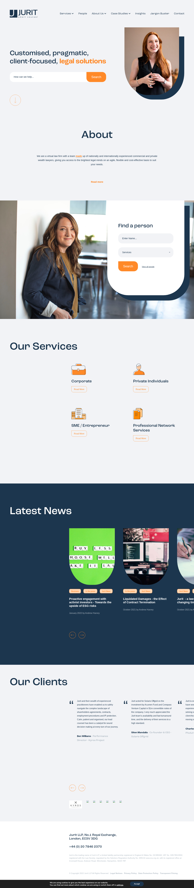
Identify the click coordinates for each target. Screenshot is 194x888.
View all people (148, 267)
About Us (98, 13)
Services (65, 13)
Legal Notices (116, 873)
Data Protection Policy (148, 873)
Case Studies (119, 13)
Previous (72, 635)
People (82, 13)
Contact (179, 13)
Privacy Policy (130, 873)
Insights (140, 13)
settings (120, 885)
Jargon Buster (159, 13)
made (79, 156)
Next (82, 635)
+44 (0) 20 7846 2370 (85, 846)
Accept (137, 884)
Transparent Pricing (169, 873)
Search (96, 77)
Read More (79, 389)
